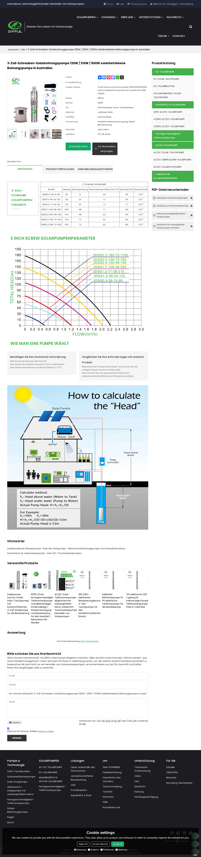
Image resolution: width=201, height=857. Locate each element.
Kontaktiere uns (111, 807)
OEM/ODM (172, 772)
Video (137, 776)
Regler (10, 817)
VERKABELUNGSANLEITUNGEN (95, 169)
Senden (16, 738)
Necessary (81, 850)
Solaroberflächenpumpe (21, 776)
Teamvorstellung (112, 786)
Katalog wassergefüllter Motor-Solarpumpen (171, 215)
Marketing (122, 850)
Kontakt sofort (80, 146)
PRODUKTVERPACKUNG (60, 169)
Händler (170, 767)
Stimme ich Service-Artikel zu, (30, 731)
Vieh (73, 785)
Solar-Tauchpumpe (18, 771)
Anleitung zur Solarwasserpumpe (172, 205)
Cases (121, 4)
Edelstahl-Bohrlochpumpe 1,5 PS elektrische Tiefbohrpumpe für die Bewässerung (112, 600)
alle (23, 49)
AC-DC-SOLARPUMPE (50, 767)
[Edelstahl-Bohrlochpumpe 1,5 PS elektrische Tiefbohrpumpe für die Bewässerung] (113, 580)
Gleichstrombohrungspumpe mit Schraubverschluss (96, 548)
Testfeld (107, 791)
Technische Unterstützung (142, 769)
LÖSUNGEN (108, 17)
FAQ (136, 781)
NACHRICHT (174, 17)
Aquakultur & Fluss (81, 795)
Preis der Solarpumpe (54, 548)
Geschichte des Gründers (112, 779)
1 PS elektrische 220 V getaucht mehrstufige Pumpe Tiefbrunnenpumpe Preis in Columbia (137, 600)
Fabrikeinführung (112, 772)
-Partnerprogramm (138, 4)
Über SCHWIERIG (111, 767)
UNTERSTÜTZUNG (150, 17)
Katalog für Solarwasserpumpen (172, 198)
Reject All (83, 844)
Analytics (94, 850)
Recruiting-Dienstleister (179, 782)
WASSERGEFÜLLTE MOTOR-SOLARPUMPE (50, 779)
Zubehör (16, 722)
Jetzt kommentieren (89, 641)
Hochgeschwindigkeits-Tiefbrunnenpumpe (20, 801)
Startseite (13, 49)
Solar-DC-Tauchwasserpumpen (64, 553)
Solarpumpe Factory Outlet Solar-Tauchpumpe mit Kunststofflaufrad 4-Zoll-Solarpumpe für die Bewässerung (18, 604)
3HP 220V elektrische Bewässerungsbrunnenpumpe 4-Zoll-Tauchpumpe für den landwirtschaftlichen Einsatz (90, 605)
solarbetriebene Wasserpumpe (24, 548)
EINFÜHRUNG (25, 169)
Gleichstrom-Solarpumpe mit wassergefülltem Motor (20, 790)
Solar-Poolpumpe (17, 781)
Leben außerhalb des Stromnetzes (83, 769)
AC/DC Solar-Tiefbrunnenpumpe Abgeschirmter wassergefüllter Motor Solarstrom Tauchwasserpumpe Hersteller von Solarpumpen (66, 605)
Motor (10, 822)
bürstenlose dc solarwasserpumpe (26, 553)
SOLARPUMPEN (86, 17)
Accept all (117, 844)
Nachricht (108, 796)
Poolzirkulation (79, 790)
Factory (109, 4)
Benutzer (171, 777)
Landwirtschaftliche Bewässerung (82, 777)
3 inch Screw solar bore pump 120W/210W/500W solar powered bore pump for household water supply (122, 90)
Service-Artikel (47, 731)
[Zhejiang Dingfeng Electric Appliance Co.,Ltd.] (15, 26)
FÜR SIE (162, 36)
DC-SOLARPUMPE (48, 772)
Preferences (108, 850)
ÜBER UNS (127, 17)
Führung (139, 791)
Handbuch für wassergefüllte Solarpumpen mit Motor (170, 226)
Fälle (105, 802)
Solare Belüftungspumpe (17, 810)
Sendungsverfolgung (146, 796)
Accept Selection (100, 844)
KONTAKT (179, 36)
